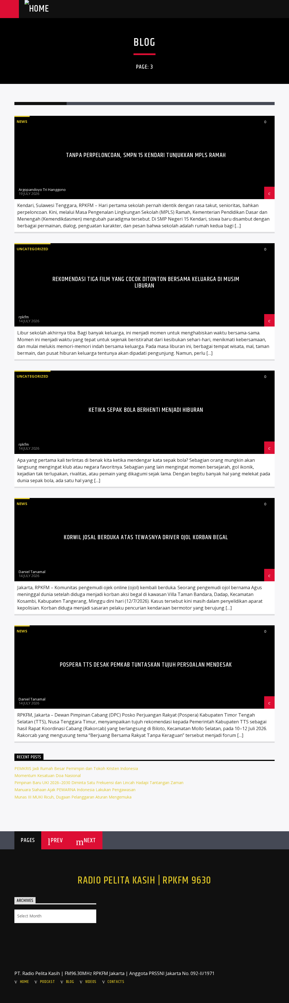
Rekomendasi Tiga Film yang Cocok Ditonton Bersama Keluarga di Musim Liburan (145, 282)
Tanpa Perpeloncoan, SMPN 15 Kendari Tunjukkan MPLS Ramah (146, 155)
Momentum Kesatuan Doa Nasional (47, 775)
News (22, 121)
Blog (70, 982)
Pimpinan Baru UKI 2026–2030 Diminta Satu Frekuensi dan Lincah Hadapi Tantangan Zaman (98, 782)
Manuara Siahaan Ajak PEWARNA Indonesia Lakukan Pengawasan (74, 789)
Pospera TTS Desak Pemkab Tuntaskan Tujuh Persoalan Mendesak (146, 665)
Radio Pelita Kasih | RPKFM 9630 (144, 880)
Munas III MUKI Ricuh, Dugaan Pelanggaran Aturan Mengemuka (73, 797)
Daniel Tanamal (32, 571)
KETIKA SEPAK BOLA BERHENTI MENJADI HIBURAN (146, 410)
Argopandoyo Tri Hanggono (42, 189)
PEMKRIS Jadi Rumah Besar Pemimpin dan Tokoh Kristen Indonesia (76, 768)
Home (24, 982)
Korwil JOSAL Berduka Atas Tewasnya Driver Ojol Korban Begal (146, 537)
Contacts (116, 982)
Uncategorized (32, 248)
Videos (91, 982)
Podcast (47, 982)
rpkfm (24, 316)
